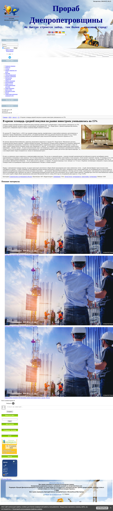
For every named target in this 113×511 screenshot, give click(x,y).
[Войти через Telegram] (10, 57)
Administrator (56, 176)
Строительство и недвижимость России (20, 176)
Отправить (9, 411)
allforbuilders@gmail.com (56, 483)
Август (15, 117)
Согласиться (102, 508)
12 (18, 117)
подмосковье (93, 176)
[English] (49, 32)
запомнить (7, 48)
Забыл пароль (9, 49)
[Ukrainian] (63, 32)
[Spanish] (60, 32)
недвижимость (77, 176)
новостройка (85, 176)
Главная (5, 117)
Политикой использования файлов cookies (27, 509)
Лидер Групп (68, 176)
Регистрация (9, 51)
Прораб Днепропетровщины (66, 13)
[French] (53, 32)
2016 (10, 117)
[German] (56, 32)
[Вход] (13, 403)
